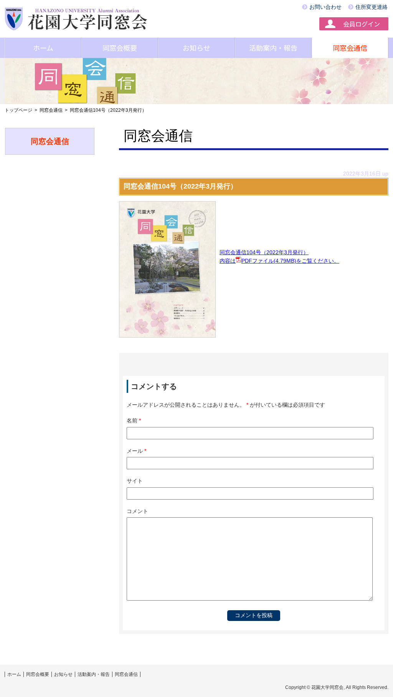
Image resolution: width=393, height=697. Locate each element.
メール (136, 451)
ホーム (43, 48)
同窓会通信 (350, 48)
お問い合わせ (325, 7)
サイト (135, 481)
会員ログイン (361, 23)
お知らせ (196, 48)
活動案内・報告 (273, 48)
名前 (134, 420)
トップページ (18, 110)
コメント (137, 511)
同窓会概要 (119, 48)
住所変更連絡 (371, 7)
